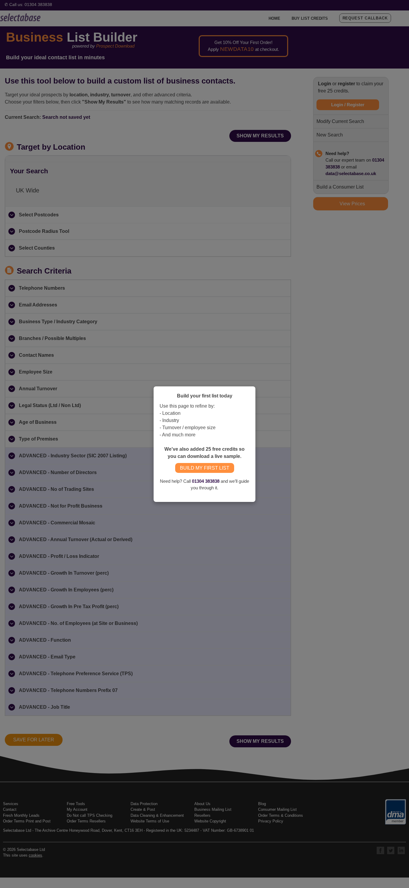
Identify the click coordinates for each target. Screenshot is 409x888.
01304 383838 (205, 481)
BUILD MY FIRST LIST (204, 467)
